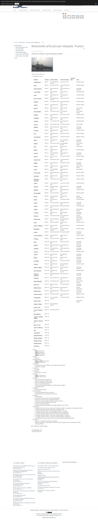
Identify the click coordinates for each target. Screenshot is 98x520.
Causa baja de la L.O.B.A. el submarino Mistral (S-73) (48, 465)
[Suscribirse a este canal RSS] (84, 48)
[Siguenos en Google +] (77, 17)
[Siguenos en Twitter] (69, 17)
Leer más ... (37, 430)
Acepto (16, 3)
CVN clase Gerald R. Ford (22, 47)
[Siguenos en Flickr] (73, 17)
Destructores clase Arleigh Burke (33, 42)
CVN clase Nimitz (20, 49)
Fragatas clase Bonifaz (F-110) (44, 469)
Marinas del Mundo (44, 510)
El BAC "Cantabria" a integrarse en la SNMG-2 (22, 487)
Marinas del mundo (35, 10)
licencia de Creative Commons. (54, 513)
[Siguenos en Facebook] (65, 17)
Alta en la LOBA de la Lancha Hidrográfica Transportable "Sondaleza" (21, 484)
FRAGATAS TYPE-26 (41, 475)
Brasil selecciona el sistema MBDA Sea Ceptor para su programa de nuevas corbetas (24, 466)
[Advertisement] (49, 30)
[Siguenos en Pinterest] (82, 17)
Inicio (15, 10)
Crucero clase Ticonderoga (22, 54)
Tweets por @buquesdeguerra (69, 462)
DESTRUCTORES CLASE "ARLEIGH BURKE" (47, 54)
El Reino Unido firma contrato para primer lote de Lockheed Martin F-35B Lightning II (23, 471)
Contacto (66, 10)
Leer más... (40, 473)
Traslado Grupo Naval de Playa (19, 495)
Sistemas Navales (46, 10)
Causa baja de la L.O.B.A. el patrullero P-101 (46, 467)
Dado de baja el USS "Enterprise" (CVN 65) (46, 490)
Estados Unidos (21, 42)
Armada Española (23, 10)
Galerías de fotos (57, 10)
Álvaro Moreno (52, 517)
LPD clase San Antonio (21, 52)
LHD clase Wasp (19, 50)
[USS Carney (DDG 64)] (42, 64)
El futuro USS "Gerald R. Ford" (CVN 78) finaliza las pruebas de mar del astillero (48, 482)
